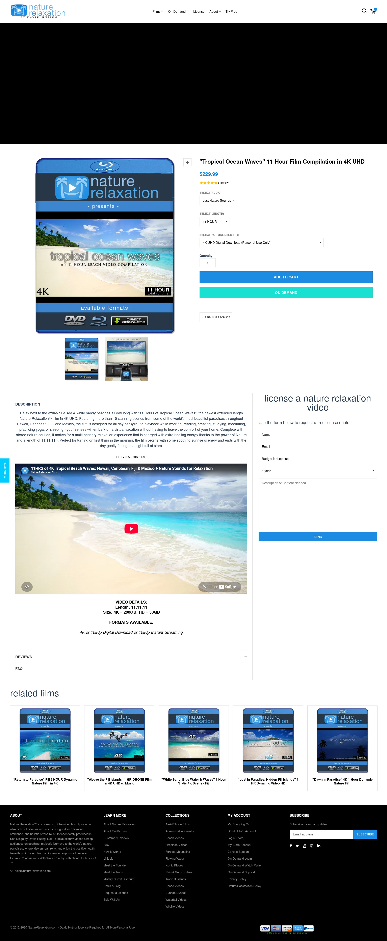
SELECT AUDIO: (211, 193)
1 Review (223, 182)
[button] (4, 471)
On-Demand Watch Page (244, 865)
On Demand (286, 292)
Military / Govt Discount (118, 879)
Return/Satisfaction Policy (244, 886)
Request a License (115, 892)
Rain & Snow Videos (178, 872)
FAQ (106, 844)
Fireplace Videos (176, 844)
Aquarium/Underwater (179, 831)
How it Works (112, 851)
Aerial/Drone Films (177, 824)
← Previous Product (216, 317)
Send (318, 536)
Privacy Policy (237, 879)
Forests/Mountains (177, 851)
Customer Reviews (116, 838)
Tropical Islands (175, 879)
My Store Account (239, 844)
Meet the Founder (115, 865)
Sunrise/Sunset (175, 892)
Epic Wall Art (111, 899)
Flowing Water (174, 858)
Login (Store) (236, 838)
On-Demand (177, 11)
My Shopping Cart (239, 824)
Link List (108, 858)
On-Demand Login (240, 858)
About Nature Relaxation (119, 824)
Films (157, 11)
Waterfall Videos (176, 899)
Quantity (206, 255)
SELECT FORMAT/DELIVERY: (219, 235)
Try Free (231, 11)
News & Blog (112, 886)
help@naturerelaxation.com (33, 870)
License (199, 11)
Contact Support (238, 851)
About (214, 11)
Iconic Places (174, 865)
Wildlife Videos (175, 906)
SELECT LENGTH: (212, 214)
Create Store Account (242, 831)
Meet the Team (113, 872)
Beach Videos (174, 838)
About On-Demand (115, 831)
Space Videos (174, 886)
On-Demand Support (241, 872)
